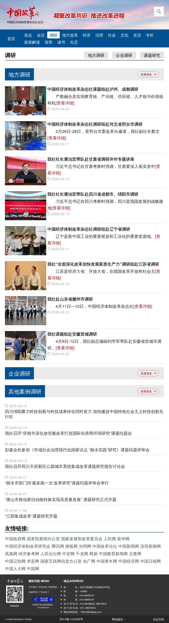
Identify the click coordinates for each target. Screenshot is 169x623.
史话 (137, 35)
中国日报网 (150, 561)
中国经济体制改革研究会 (27, 546)
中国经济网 (128, 561)
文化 (124, 35)
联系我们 (53, 586)
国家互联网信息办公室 (61, 561)
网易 (93, 553)
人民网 (110, 538)
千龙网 (82, 553)
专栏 (150, 35)
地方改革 (70, 35)
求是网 (33, 561)
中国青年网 (106, 561)
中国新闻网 (128, 546)
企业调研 (124, 55)
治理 (99, 35)
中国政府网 (15, 538)
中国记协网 (15, 561)
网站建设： (119, 619)
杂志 (28, 35)
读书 (61, 42)
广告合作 (43, 592)
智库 (49, 42)
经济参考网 (29, 553)
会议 (41, 35)
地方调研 (96, 55)
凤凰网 (11, 553)
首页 (11, 38)
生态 (74, 42)
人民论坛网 (50, 553)
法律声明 (33, 592)
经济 (86, 35)
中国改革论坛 (104, 546)
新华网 (123, 538)
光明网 (85, 546)
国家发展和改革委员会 (81, 538)
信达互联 (158, 619)
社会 (112, 35)
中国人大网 (15, 568)
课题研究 (152, 55)
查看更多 (146, 74)
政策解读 (32, 42)
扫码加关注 (14, 605)
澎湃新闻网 (150, 546)
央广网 (89, 561)
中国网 (33, 568)
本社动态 (43, 586)
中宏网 (68, 553)
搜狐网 (71, 546)
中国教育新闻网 (113, 553)
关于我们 (33, 586)
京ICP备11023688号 (71, 619)
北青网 (135, 553)
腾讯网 (58, 546)
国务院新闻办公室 (43, 538)
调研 (53, 35)
